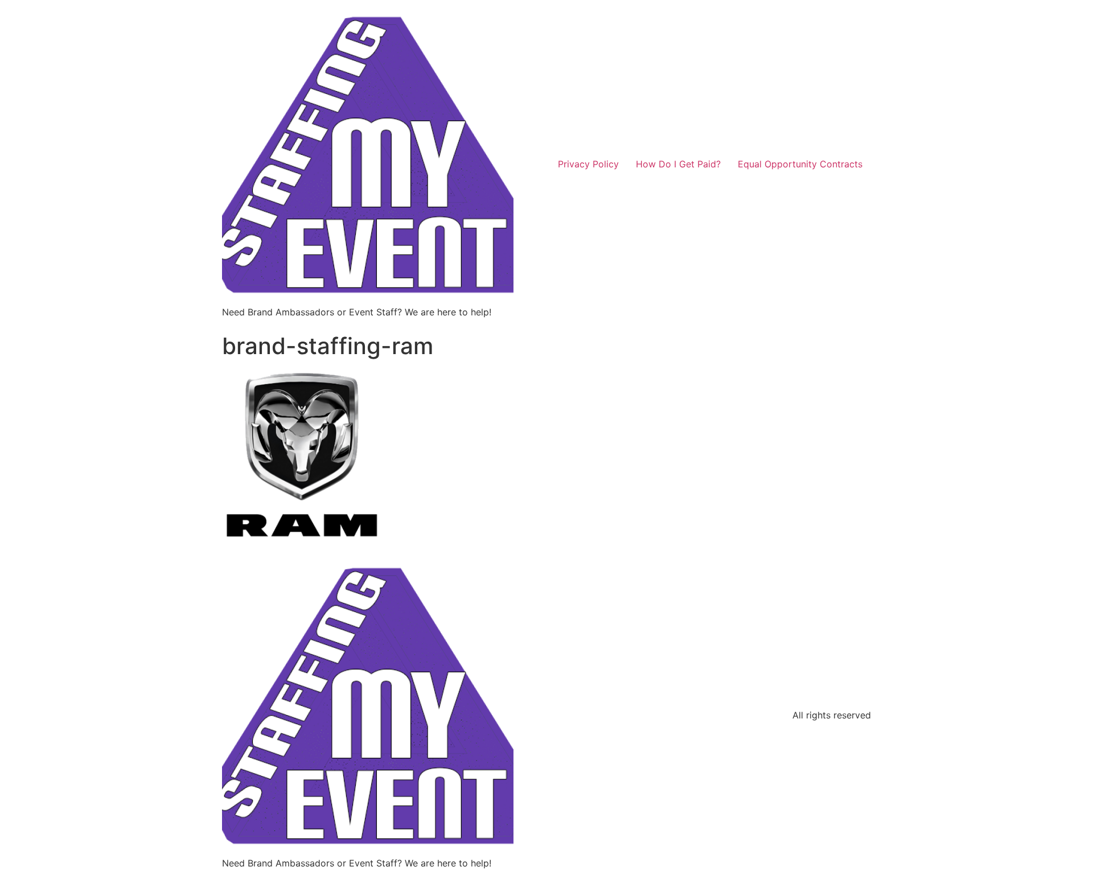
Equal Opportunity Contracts (800, 164)
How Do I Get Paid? (678, 164)
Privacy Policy (588, 164)
